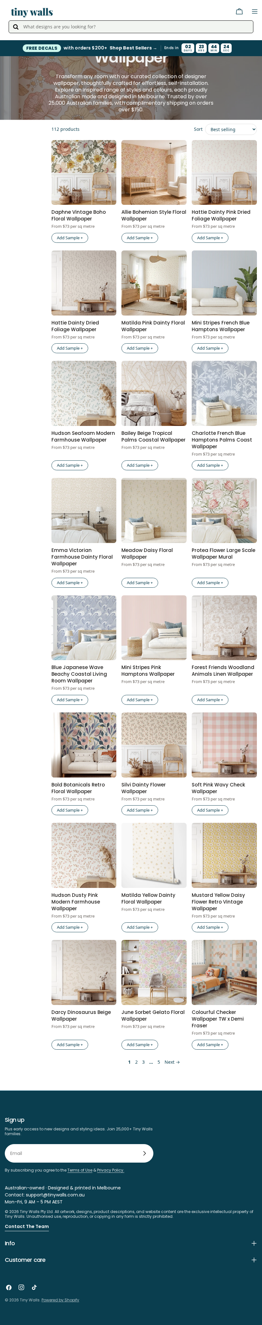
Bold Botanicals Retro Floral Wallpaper (78, 788)
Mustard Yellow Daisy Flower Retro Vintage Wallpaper (218, 902)
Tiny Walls (30, 1300)
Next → (172, 1062)
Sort (198, 129)
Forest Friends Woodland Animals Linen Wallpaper (223, 670)
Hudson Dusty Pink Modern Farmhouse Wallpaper (75, 902)
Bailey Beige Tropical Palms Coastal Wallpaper (153, 436)
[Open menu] (254, 11)
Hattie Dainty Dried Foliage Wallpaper (75, 326)
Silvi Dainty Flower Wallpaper (143, 788)
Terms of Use (79, 1170)
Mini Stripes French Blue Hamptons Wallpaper (221, 326)
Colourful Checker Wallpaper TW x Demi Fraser (218, 1019)
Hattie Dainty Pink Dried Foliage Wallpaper (221, 215)
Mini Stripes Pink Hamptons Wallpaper (148, 670)
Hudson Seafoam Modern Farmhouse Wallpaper (83, 436)
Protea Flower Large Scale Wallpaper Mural (223, 553)
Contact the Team (27, 1226)
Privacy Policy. (110, 1170)
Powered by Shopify (60, 1300)
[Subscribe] (144, 1153)
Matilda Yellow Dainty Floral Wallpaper (148, 898)
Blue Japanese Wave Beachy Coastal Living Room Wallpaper (79, 674)
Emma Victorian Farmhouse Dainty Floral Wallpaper (82, 557)
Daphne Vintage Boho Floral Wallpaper (78, 215)
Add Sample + (70, 238)
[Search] (15, 27)
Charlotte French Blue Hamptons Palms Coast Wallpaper (222, 440)
